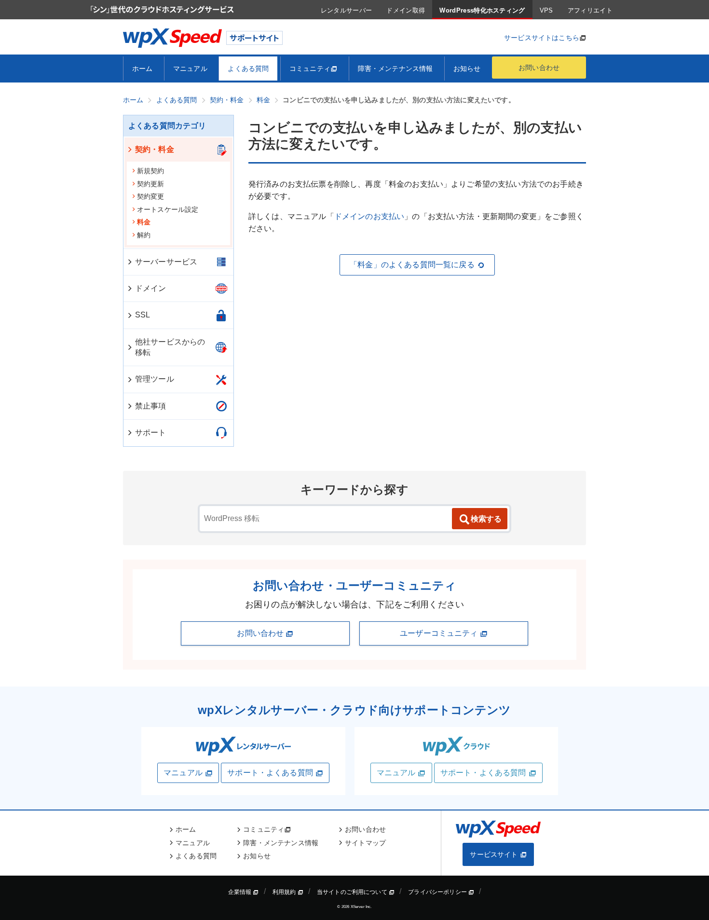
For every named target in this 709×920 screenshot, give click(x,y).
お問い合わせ (538, 67)
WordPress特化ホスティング (482, 10)
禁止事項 (150, 406)
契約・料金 (154, 149)
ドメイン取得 (405, 10)
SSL (142, 315)
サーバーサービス (166, 262)
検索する (486, 519)
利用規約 (285, 892)
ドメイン (150, 288)
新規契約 (150, 171)
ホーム (142, 68)
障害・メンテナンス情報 (395, 68)
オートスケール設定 (167, 209)
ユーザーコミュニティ (440, 633)
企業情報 (240, 892)
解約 (143, 235)
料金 (143, 222)
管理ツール (154, 379)
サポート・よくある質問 (270, 773)
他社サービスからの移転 (170, 347)
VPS (546, 10)
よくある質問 (248, 68)
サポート (150, 432)
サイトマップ (365, 843)
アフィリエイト (590, 10)
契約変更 (150, 196)
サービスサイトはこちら (541, 37)
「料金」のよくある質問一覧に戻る (412, 265)
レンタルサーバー (346, 10)
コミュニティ (309, 68)
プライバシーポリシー (438, 892)
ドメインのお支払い (369, 216)
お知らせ (467, 68)
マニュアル (190, 68)
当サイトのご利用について (353, 892)
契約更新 (150, 184)
